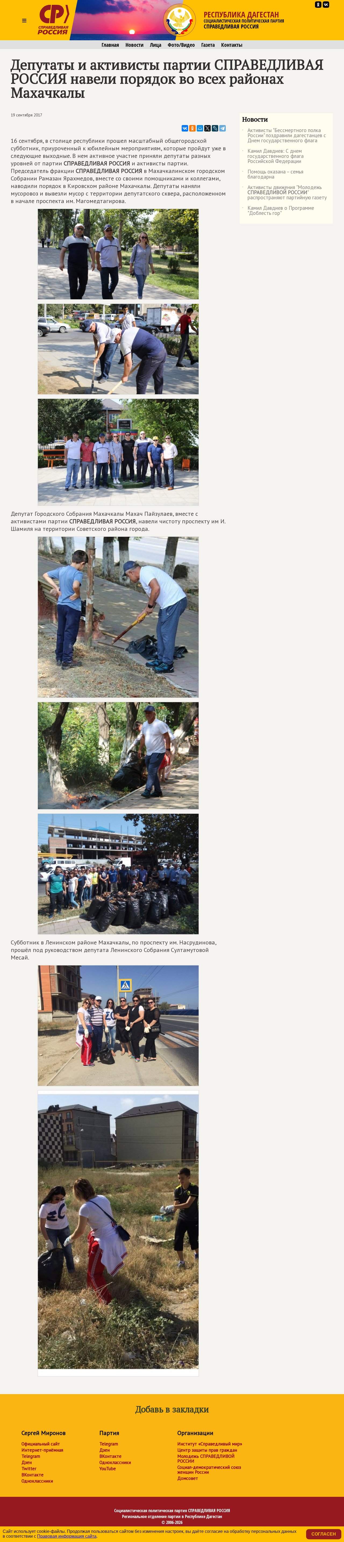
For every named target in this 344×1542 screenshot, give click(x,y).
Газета (208, 45)
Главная (110, 45)
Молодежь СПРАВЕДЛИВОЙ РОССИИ (206, 1458)
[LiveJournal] (215, 128)
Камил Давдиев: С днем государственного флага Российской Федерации (273, 156)
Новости (135, 45)
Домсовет (187, 1478)
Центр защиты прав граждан (207, 1450)
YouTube (107, 1468)
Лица (155, 45)
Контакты (231, 45)
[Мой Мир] (200, 128)
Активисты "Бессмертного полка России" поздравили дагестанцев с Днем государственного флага (284, 136)
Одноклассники (37, 1481)
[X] (207, 128)
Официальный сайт (41, 1443)
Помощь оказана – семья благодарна (272, 174)
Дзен (27, 1462)
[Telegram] (222, 128)
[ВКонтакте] (185, 128)
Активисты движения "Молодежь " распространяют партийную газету (284, 193)
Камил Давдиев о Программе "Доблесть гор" (278, 210)
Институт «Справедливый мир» (209, 1443)
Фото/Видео (181, 45)
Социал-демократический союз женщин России (209, 1470)
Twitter (29, 1468)
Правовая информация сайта (66, 1536)
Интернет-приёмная (42, 1450)
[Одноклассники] (192, 128)
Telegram (31, 1456)
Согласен (323, 1534)
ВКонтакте (33, 1474)
